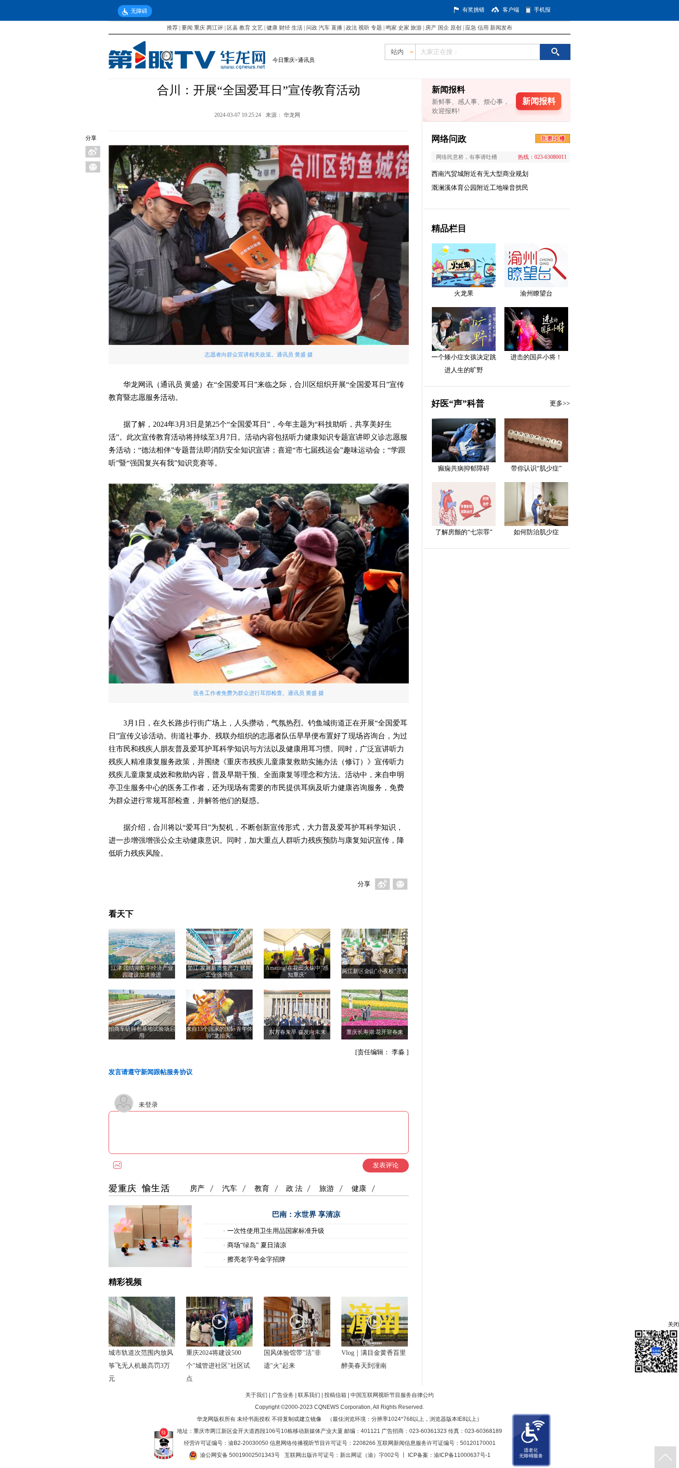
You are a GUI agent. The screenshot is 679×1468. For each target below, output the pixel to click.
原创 (455, 27)
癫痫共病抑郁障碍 (464, 468)
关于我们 (256, 1395)
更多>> (560, 403)
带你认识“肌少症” (536, 468)
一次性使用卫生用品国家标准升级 (274, 1230)
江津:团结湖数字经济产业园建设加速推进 (142, 971)
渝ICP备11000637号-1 (462, 1455)
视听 (364, 27)
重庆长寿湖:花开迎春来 (374, 1032)
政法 (351, 27)
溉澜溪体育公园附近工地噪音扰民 (479, 187)
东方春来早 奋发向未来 (297, 1032)
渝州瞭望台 (536, 293)
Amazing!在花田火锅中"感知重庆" (297, 971)
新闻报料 (539, 101)
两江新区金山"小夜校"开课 (374, 971)
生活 (297, 27)
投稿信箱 (335, 1395)
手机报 (542, 9)
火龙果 (463, 293)
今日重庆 (284, 60)
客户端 (511, 9)
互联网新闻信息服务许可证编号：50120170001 (436, 1443)
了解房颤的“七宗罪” (463, 532)
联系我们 (309, 1395)
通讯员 (306, 60)
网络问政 (449, 139)
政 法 (294, 1188)
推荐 (172, 27)
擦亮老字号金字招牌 (255, 1259)
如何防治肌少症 (536, 532)
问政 (312, 27)
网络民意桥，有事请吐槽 (466, 157)
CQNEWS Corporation (342, 1407)
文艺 (257, 27)
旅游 (416, 27)
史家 (403, 27)
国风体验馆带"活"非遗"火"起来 (292, 1359)
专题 (376, 27)
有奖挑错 (473, 9)
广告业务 (283, 1395)
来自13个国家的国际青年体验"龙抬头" (219, 1032)
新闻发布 (501, 27)
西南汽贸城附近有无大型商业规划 (479, 173)
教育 (244, 27)
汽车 (324, 27)
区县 (232, 27)
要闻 (187, 27)
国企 (443, 27)
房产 (430, 27)
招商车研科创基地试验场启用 (142, 1032)
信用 (483, 27)
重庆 (199, 27)
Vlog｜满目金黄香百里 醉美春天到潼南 (373, 1359)
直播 (336, 27)
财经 (284, 27)
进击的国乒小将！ (536, 357)
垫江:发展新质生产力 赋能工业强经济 (219, 971)
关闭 (673, 1324)
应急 (470, 27)
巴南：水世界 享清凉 (306, 1214)
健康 (272, 27)
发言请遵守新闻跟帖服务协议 (151, 1072)
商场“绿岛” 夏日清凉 (255, 1245)
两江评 (214, 27)
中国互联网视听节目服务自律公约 (392, 1395)
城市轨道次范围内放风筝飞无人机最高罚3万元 (141, 1365)
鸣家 (391, 27)
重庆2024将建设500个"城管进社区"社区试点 (218, 1365)
